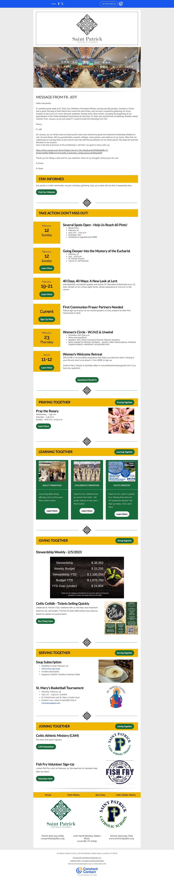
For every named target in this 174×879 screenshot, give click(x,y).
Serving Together (124, 653)
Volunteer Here (45, 778)
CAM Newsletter (46, 746)
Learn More (46, 268)
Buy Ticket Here (45, 621)
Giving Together (124, 540)
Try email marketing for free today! (87, 875)
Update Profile (75, 861)
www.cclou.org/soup (50, 669)
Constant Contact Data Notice (93, 861)
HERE (94, 237)
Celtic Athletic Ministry (126, 795)
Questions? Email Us (87, 379)
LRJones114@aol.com (50, 703)
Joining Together (124, 726)
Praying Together (124, 402)
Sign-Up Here (46, 319)
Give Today (100, 795)
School (48, 795)
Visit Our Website (46, 192)
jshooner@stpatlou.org (82, 864)
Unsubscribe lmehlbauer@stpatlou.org (87, 858)
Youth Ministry (73, 795)
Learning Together (124, 452)
